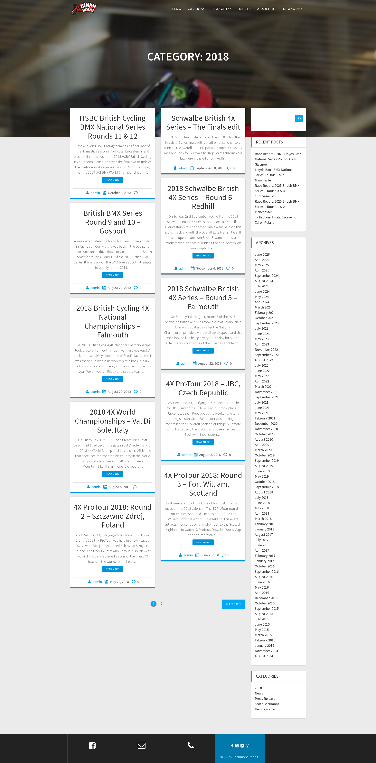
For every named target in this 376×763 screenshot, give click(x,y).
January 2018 (264, 529)
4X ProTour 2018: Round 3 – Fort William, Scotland (203, 484)
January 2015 (264, 645)
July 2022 (261, 365)
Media (245, 9)
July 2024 (261, 286)
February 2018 (265, 524)
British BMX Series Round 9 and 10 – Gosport (112, 222)
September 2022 (267, 355)
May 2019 (262, 476)
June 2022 (262, 370)
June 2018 (262, 503)
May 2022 (262, 376)
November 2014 (266, 650)
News (259, 693)
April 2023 (262, 344)
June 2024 (262, 291)
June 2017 (262, 545)
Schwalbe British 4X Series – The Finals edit (203, 122)
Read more (112, 179)
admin (95, 192)
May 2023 (262, 339)
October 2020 (265, 434)
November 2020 (266, 429)
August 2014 (264, 656)
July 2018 (261, 497)
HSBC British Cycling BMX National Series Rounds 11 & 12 (113, 127)
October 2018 (265, 481)
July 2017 (261, 540)
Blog (176, 9)
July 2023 (261, 328)
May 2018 (262, 508)
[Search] (299, 118)
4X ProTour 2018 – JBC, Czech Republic (203, 388)
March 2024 (263, 307)
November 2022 (266, 349)
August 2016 (264, 577)
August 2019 (264, 466)
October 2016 (265, 566)
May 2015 (262, 629)
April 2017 (262, 550)
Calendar (197, 9)
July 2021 (261, 402)
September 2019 (267, 460)
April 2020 (262, 444)
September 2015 (267, 608)
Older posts (233, 604)
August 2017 (264, 534)
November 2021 (266, 392)
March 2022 (263, 386)
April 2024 (262, 302)
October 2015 (265, 603)
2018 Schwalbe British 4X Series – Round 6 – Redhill (203, 197)
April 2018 (262, 513)
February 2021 (265, 418)
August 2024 (264, 281)
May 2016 (262, 587)
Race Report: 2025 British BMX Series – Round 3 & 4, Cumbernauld (277, 190)
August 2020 (264, 439)
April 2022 (262, 381)
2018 (258, 688)
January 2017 (264, 561)
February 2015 (265, 640)
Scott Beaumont (267, 704)
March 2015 (263, 635)
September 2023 (267, 323)
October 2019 (265, 455)
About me (267, 9)
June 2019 (262, 471)
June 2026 (262, 254)
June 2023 (262, 333)
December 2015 (266, 598)
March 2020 (263, 450)
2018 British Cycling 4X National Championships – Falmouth (112, 321)
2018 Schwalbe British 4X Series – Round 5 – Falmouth (203, 297)
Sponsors (293, 9)
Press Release (265, 698)
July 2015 (261, 619)
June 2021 (262, 407)
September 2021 (267, 397)
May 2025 (262, 265)
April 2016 (262, 592)
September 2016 (267, 571)
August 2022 (264, 360)
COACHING (223, 9)
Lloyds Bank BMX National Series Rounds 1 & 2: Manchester (274, 174)
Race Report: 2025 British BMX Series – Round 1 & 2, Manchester (277, 206)
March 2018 (263, 518)
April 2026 (262, 259)
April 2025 (262, 270)
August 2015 (264, 613)
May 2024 (262, 296)
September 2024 (267, 275)
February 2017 (265, 555)
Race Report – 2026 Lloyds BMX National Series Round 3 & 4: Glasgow (278, 159)
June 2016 (262, 582)
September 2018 (267, 487)
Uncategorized (266, 709)
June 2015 (262, 624)
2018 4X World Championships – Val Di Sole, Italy (112, 421)
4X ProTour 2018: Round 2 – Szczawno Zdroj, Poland (113, 516)
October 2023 (265, 318)
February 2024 (265, 312)
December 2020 (266, 423)
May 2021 (262, 413)
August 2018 (264, 492)
